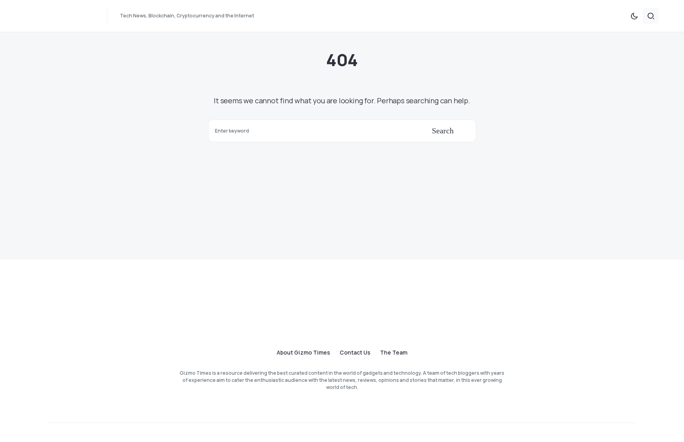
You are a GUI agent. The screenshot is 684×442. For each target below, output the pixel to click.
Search (443, 130)
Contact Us (355, 352)
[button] (634, 16)
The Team (393, 352)
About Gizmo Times (303, 352)
